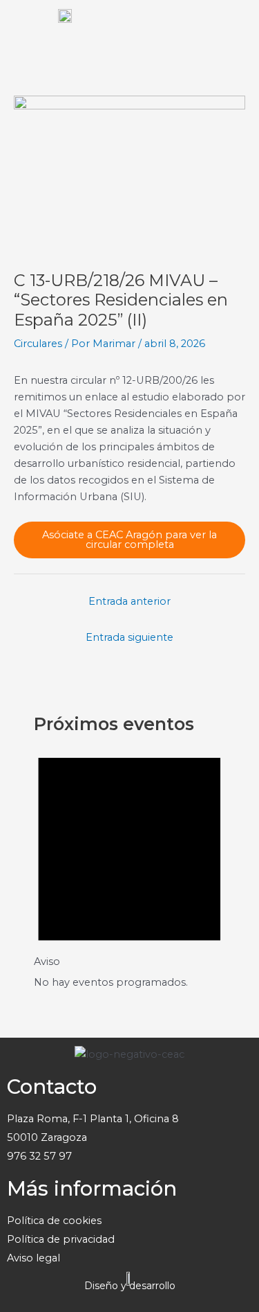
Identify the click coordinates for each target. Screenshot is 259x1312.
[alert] (129, 864)
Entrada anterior (129, 601)
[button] (234, 27)
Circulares (38, 343)
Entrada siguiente (129, 637)
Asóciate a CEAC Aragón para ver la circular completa (129, 540)
